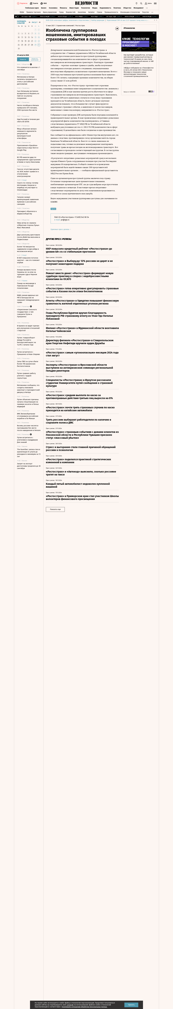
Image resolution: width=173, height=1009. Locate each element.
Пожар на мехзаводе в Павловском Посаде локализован (26, 285)
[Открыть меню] (155, 3)
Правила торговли (33, 12)
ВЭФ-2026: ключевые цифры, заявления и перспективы (67, 20)
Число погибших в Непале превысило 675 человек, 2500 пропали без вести (28, 107)
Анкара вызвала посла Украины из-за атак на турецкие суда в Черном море (27, 273)
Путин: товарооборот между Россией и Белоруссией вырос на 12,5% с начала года (26, 341)
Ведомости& (70, 12)
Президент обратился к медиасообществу (27, 212)
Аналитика (82, 12)
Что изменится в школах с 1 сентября (28, 68)
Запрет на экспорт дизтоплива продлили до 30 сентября (28, 466)
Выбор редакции (97, 20)
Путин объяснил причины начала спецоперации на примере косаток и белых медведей (28, 403)
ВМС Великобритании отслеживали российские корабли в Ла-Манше (27, 416)
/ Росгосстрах (79, 26)
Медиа (94, 8)
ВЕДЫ (22, 12)
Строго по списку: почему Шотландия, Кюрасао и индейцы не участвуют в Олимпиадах (27, 186)
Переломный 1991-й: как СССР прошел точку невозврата (128, 20)
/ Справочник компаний (64, 26)
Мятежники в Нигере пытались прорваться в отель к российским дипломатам (26, 80)
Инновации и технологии (130, 12)
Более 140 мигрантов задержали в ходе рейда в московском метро (28, 249)
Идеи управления (50, 12)
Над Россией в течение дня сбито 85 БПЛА (28, 120)
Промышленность (111, 12)
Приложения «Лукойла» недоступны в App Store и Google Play (27, 147)
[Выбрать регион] (136, 3)
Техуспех (145, 12)
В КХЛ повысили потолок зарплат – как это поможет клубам (28, 260)
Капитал (91, 12)
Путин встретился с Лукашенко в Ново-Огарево (28, 353)
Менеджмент (139, 8)
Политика (117, 8)
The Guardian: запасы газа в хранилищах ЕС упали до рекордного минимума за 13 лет (28, 453)
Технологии (85, 8)
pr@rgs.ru (65, 220)
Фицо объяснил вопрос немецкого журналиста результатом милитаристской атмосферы (27, 133)
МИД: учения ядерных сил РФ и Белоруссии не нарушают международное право (28, 298)
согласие (70, 1005)
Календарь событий (21, 22)
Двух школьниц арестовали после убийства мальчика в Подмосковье (28, 237)
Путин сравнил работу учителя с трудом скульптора (26, 375)
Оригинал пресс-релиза (60, 229)
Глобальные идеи (32, 8)
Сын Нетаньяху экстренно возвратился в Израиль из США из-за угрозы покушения (28, 94)
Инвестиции (74, 8)
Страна (99, 12)
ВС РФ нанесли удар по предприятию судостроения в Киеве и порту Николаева (28, 159)
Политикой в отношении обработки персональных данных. (84, 1007)
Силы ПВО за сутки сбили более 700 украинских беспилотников (27, 363)
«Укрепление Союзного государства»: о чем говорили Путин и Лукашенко (27, 313)
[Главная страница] (86, 3)
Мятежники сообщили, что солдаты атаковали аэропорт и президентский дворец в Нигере (28, 388)
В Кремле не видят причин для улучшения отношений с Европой (28, 328)
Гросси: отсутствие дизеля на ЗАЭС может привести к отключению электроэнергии (28, 172)
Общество (127, 8)
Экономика (53, 8)
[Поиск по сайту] (141, 3)
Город (61, 12)
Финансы (63, 8)
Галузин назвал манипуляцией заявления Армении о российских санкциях (28, 200)
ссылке (54, 201)
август (34, 22)
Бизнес (43, 8)
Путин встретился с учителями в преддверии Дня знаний (27, 439)
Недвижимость (105, 8)
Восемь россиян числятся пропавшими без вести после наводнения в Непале (28, 428)
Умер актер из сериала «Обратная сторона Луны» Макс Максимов (28, 225)
